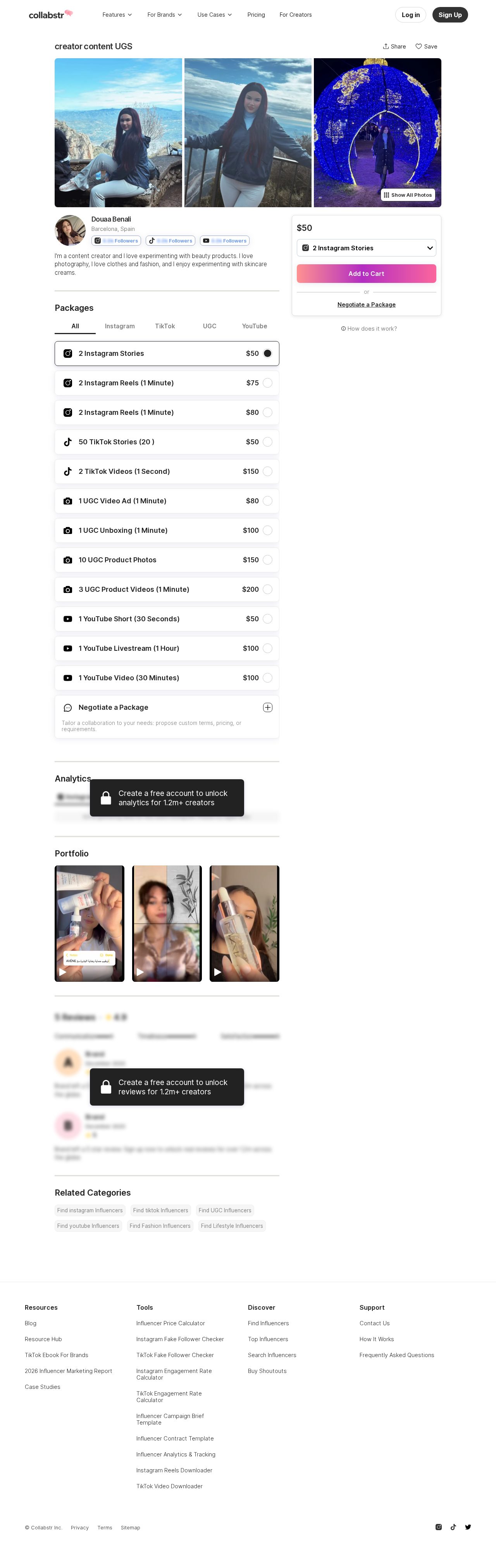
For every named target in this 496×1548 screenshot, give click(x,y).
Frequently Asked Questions (397, 1355)
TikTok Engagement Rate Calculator (169, 1396)
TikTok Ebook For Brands (56, 1355)
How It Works (377, 1339)
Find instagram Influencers (90, 1210)
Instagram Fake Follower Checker (180, 1339)
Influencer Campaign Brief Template (170, 1419)
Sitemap (130, 1528)
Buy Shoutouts (267, 1371)
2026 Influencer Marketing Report (68, 1371)
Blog (30, 1323)
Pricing (256, 14)
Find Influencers (268, 1323)
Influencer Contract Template (175, 1438)
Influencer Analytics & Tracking (175, 1454)
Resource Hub (43, 1339)
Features (114, 14)
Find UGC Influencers (225, 1210)
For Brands (161, 14)
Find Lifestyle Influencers (232, 1226)
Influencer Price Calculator (170, 1323)
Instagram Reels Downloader (174, 1470)
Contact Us (375, 1323)
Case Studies (42, 1386)
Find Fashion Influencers (160, 1226)
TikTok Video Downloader (169, 1486)
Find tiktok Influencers (160, 1210)
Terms (104, 1528)
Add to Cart (366, 273)
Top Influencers (268, 1339)
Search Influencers (272, 1355)
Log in (411, 15)
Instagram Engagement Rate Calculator (174, 1374)
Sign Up (450, 15)
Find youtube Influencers (88, 1226)
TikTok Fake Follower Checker (175, 1355)
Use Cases (211, 14)
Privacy (80, 1528)
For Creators (296, 14)
